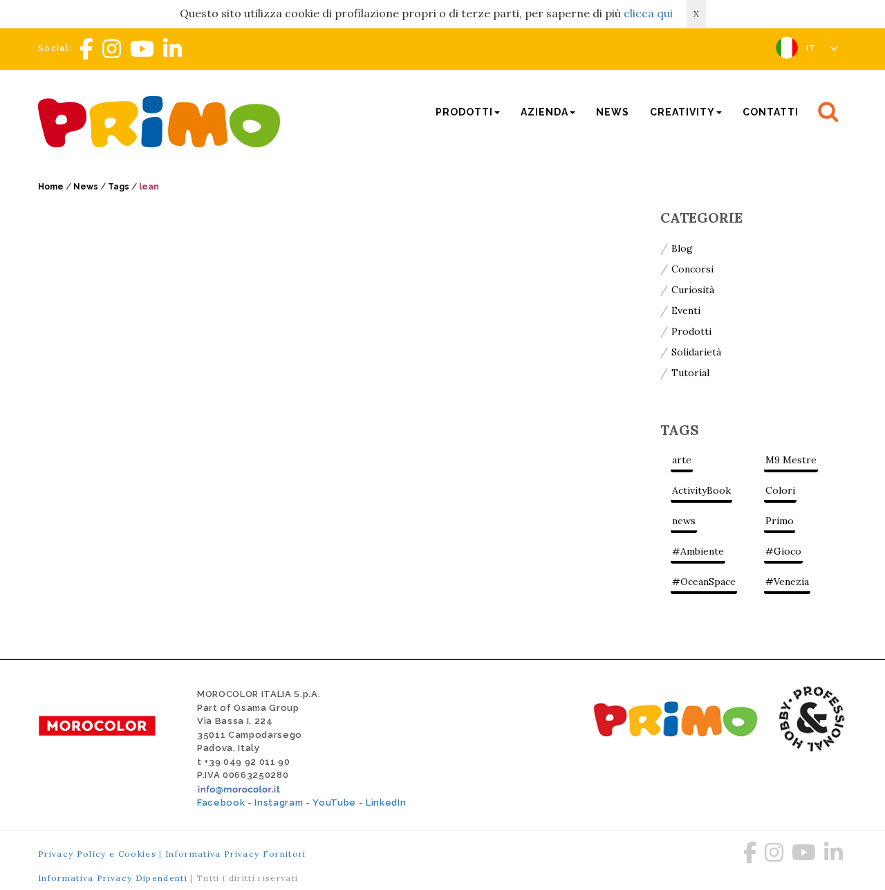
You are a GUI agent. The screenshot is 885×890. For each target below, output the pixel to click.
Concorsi (692, 269)
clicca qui (648, 13)
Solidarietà (696, 352)
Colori (780, 490)
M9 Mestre (791, 460)
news (684, 520)
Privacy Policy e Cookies (97, 854)
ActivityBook (701, 490)
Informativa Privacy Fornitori (235, 854)
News (612, 112)
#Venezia (787, 581)
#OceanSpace (704, 581)
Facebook (221, 802)
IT (812, 48)
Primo (779, 520)
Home (51, 187)
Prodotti (691, 331)
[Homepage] (162, 120)
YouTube (334, 802)
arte (681, 460)
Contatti (771, 112)
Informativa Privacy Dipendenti (112, 878)
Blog (682, 248)
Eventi (685, 310)
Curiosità (692, 290)
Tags (118, 187)
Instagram (278, 802)
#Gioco (783, 551)
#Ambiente (698, 551)
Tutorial (690, 373)
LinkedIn (386, 802)
